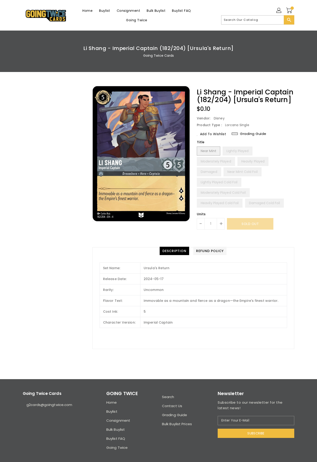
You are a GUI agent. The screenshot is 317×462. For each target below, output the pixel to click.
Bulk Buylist (115, 429)
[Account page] (279, 10)
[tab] (174, 251)
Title (201, 142)
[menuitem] (87, 10)
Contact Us (172, 405)
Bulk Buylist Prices (177, 423)
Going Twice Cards (158, 55)
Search (168, 396)
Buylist (111, 411)
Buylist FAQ (115, 438)
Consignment (118, 420)
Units (201, 214)
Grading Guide (253, 133)
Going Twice (117, 447)
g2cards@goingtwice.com (49, 404)
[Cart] (289, 10)
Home (111, 402)
